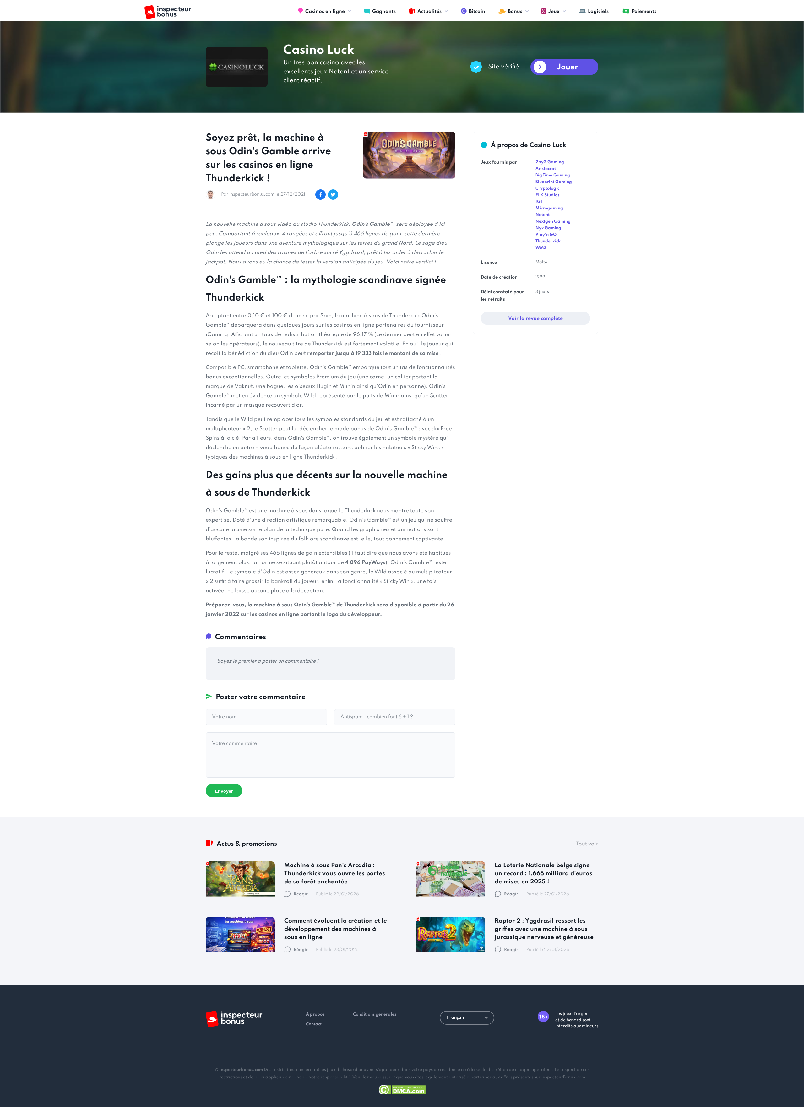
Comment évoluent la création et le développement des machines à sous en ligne (335, 929)
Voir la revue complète (535, 318)
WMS (540, 248)
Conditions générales (374, 1014)
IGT (538, 202)
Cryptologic (547, 189)
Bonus (515, 11)
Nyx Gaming (548, 228)
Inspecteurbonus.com (241, 1070)
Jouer (567, 67)
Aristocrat (545, 169)
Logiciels (598, 11)
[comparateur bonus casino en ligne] (167, 12)
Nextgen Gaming (553, 222)
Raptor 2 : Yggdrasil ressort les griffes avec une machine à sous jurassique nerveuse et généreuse (544, 929)
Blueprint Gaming (553, 182)
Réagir (301, 894)
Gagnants (384, 11)
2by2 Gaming (549, 162)
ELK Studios (547, 195)
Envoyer (224, 791)
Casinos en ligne (325, 11)
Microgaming (549, 208)
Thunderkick (548, 241)
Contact (314, 1024)
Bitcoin (477, 11)
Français (455, 1018)
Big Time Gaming (552, 175)
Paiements (644, 11)
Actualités (429, 11)
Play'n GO (546, 235)
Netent (542, 215)
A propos (315, 1014)
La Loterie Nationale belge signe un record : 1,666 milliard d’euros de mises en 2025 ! (543, 873)
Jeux (554, 11)
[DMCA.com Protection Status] (402, 1089)
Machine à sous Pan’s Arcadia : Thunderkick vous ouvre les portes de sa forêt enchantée (334, 873)
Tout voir (587, 844)
